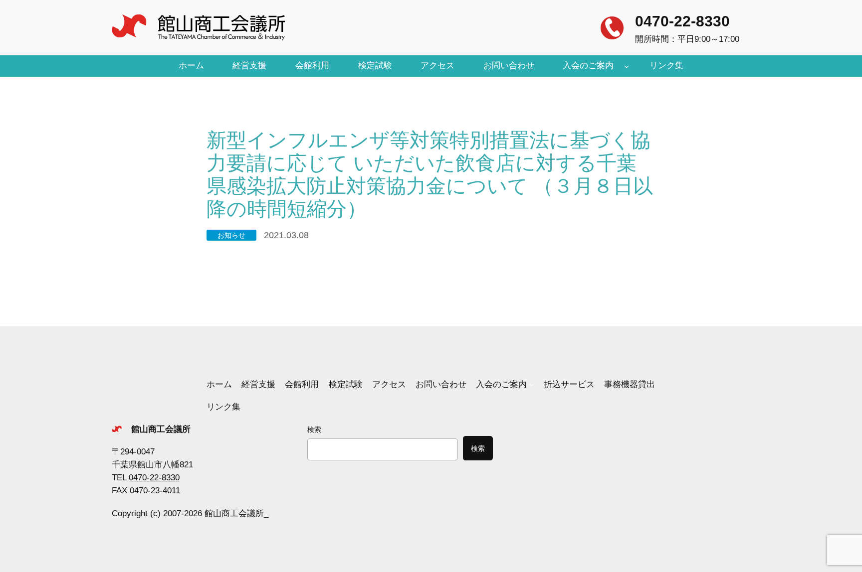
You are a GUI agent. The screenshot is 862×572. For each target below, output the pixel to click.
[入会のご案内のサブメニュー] (626, 65)
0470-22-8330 (682, 21)
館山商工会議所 (161, 429)
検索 (314, 429)
